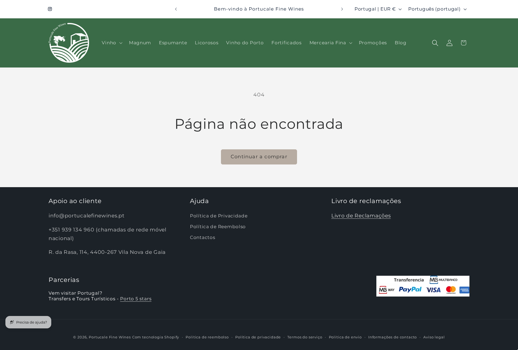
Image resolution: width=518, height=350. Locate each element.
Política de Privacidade (219, 216)
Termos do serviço (304, 337)
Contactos (202, 237)
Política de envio (345, 337)
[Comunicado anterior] (176, 9)
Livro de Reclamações (361, 216)
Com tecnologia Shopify (155, 337)
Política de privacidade (258, 337)
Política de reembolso (207, 337)
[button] (111, 43)
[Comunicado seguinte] (342, 9)
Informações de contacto (392, 337)
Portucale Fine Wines (110, 337)
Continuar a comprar (259, 157)
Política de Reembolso (218, 227)
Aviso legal (434, 337)
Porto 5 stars (135, 299)
